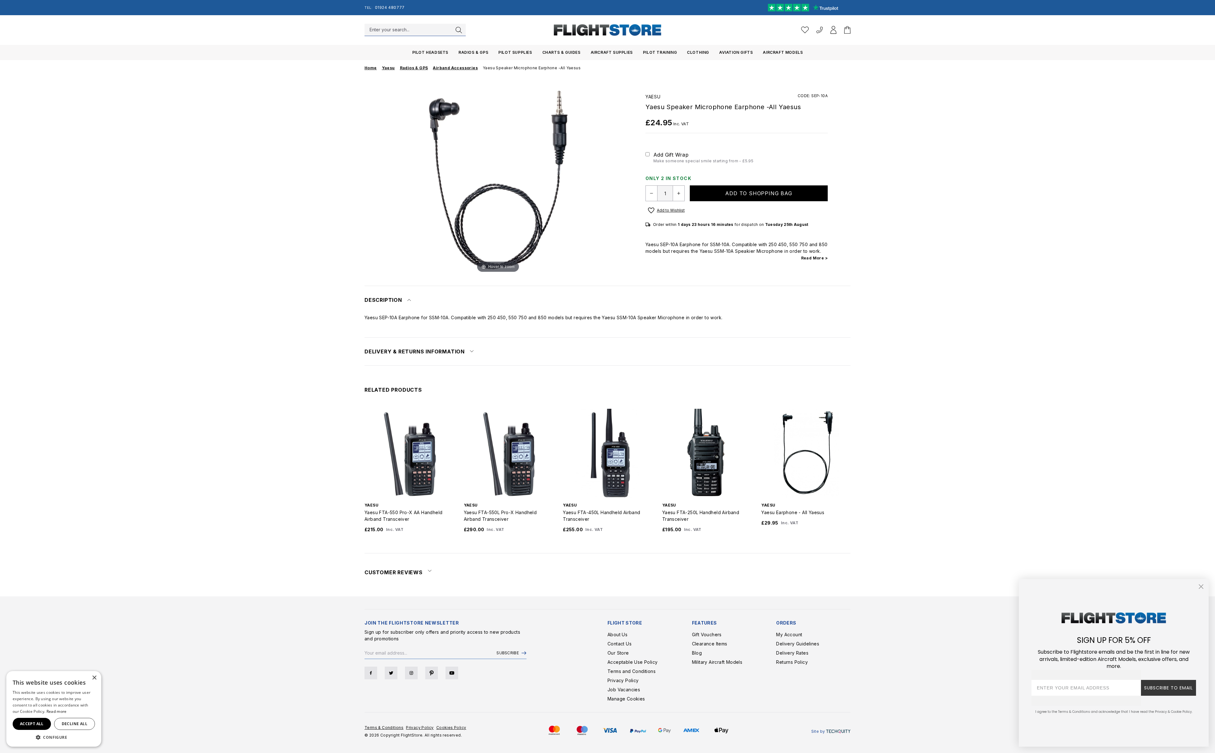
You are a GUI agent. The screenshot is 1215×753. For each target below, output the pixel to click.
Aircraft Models (783, 52)
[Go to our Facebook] (370, 673)
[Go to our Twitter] (391, 673)
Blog (697, 653)
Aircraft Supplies (612, 52)
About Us (617, 634)
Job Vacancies (624, 689)
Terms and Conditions (632, 671)
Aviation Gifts (736, 52)
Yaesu (653, 96)
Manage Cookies (626, 698)
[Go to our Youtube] (452, 673)
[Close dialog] (1201, 587)
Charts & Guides (561, 52)
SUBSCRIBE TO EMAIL (1168, 688)
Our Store (618, 653)
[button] (54, 737)
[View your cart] (847, 30)
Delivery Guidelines (797, 643)
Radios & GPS (473, 52)
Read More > (814, 258)
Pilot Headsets (430, 52)
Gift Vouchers (707, 634)
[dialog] (53, 709)
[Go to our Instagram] (411, 673)
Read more (57, 711)
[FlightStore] (607, 30)
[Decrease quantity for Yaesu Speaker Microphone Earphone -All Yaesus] (651, 193)
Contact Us (620, 643)
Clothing (698, 52)
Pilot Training (660, 52)
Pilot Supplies (515, 52)
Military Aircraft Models (717, 662)
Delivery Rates (792, 653)
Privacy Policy (623, 680)
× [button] (94, 677)
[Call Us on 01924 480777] (819, 30)
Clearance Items (709, 643)
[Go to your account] (833, 30)
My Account (789, 634)
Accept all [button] (32, 723)
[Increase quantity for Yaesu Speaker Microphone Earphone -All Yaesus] (679, 193)
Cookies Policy (451, 727)
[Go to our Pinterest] (431, 673)
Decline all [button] (74, 723)
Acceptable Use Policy (632, 662)
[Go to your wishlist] (805, 30)
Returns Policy (792, 662)
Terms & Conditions (383, 727)
